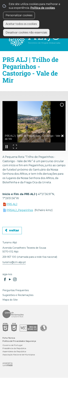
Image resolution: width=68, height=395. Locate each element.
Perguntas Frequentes (15, 290)
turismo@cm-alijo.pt (14, 262)
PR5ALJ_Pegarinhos (20, 210)
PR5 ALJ (12, 204)
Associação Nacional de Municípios (18, 354)
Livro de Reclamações (32, 314)
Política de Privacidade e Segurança (19, 341)
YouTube (9, 279)
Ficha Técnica (8, 338)
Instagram (14, 279)
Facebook (4, 279)
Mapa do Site (10, 299)
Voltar (14, 230)
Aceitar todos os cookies (21, 23)
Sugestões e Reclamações (17, 295)
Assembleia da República (14, 351)
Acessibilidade (32, 327)
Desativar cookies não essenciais (26, 32)
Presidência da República (14, 348)
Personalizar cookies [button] (19, 15)
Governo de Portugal (12, 345)
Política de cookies (42, 7)
